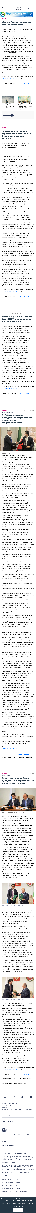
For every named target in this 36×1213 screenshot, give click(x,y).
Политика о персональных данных (11, 1182)
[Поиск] (3, 8)
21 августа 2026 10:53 (29, 410)
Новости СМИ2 (8, 115)
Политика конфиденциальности (10, 1195)
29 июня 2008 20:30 (29, 19)
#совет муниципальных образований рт (14, 1083)
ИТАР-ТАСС (12, 53)
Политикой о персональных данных (17, 1205)
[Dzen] (22, 1097)
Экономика (4, 313)
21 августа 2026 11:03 (16, 313)
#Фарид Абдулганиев (8, 757)
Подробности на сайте (17, 378)
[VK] (5, 1097)
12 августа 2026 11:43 (29, 773)
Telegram (26, 83)
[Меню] (32, 8)
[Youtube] (31, 1097)
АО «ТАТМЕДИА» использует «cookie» (11, 1188)
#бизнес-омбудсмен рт (9, 1081)
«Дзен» (20, 83)
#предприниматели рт (25, 757)
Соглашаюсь (18, 1210)
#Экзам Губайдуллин (25, 1078)
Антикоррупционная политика (9, 1185)
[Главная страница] (19, 8)
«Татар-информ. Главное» (10, 78)
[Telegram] (13, 1097)
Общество (4, 18)
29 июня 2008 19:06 (29, 127)
